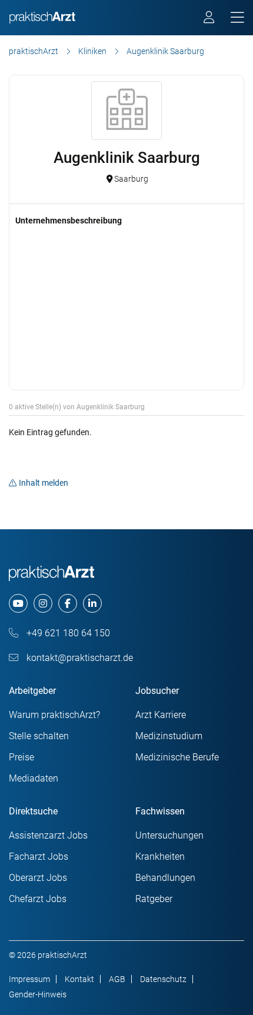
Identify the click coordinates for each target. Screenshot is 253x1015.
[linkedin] (92, 603)
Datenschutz (163, 979)
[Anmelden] (210, 19)
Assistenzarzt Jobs (48, 835)
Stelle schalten (39, 736)
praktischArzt (33, 51)
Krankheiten (160, 856)
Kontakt (79, 979)
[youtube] (18, 603)
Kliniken (92, 51)
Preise (21, 757)
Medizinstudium (168, 736)
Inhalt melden (43, 483)
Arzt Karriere (160, 714)
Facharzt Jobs (38, 856)
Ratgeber (153, 898)
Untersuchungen (169, 835)
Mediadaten (33, 778)
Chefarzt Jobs (37, 898)
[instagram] (43, 603)
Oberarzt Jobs (38, 877)
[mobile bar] (237, 18)
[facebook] (67, 603)
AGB (117, 979)
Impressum (29, 979)
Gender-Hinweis (37, 994)
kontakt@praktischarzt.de (78, 657)
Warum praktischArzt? (54, 714)
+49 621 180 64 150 (67, 633)
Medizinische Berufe (177, 757)
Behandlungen (165, 877)
